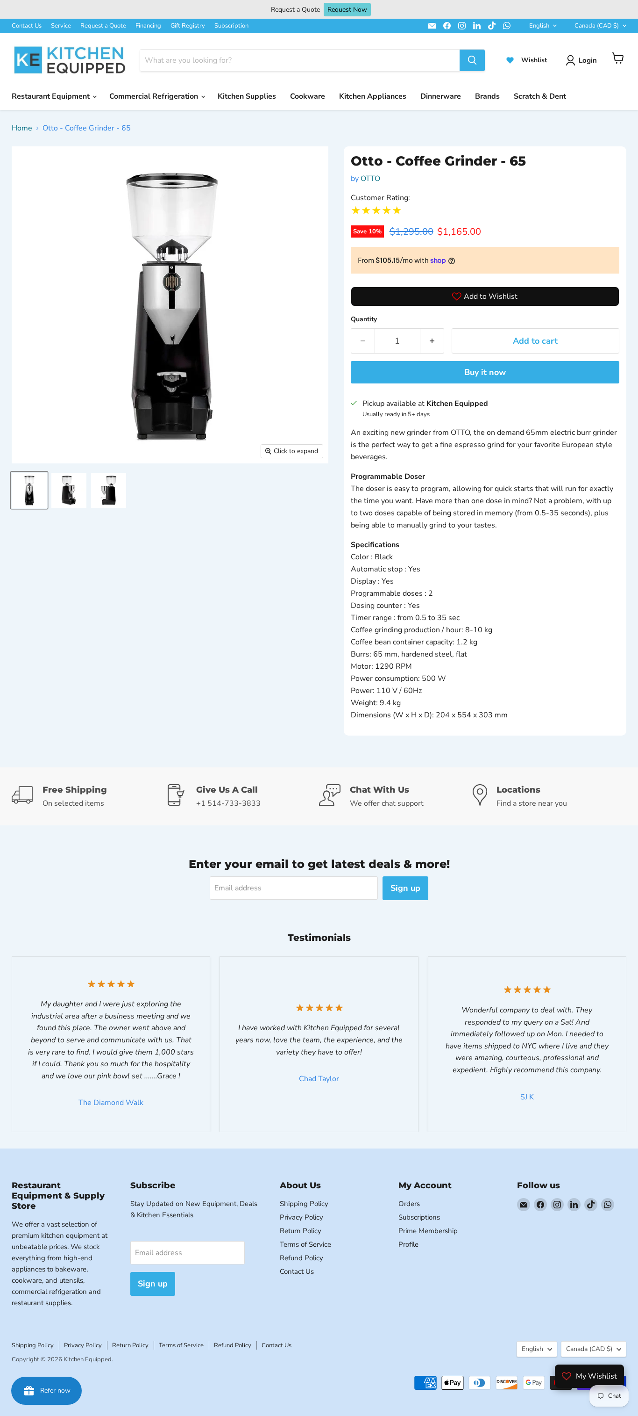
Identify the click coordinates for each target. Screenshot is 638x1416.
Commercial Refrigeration (154, 96)
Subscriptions (419, 1217)
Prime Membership (428, 1230)
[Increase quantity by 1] (432, 341)
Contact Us (27, 26)
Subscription (231, 26)
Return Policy (300, 1230)
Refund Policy (301, 1258)
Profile (408, 1244)
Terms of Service (305, 1244)
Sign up (405, 888)
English (539, 26)
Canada (596, 26)
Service (61, 26)
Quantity (364, 319)
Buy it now (485, 372)
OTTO (370, 178)
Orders (409, 1203)
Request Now (347, 9)
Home (22, 128)
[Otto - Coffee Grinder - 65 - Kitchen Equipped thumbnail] (29, 490)
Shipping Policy (304, 1203)
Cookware (307, 96)
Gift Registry (187, 26)
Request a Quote (103, 26)
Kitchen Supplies (247, 96)
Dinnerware (440, 96)
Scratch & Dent (540, 96)
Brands (487, 96)
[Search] (472, 60)
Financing (148, 26)
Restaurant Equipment (52, 96)
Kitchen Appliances (372, 96)
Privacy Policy (301, 1217)
